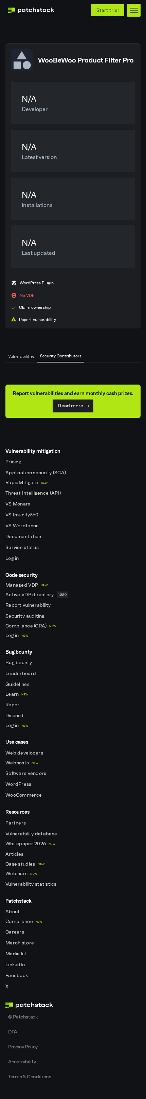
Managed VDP (26, 585)
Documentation (23, 536)
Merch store (20, 943)
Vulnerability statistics (31, 884)
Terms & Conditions (29, 1077)
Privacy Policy (23, 1047)
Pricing (13, 462)
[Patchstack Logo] (30, 10)
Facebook (17, 975)
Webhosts (21, 763)
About (13, 912)
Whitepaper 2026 (30, 844)
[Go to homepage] (73, 1005)
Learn (16, 694)
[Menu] (134, 10)
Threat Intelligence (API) (33, 493)
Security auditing (25, 616)
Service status (22, 547)
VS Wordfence (22, 526)
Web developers (24, 753)
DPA (12, 1032)
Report (14, 705)
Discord (14, 716)
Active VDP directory (36, 595)
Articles (15, 854)
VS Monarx (18, 504)
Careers (15, 932)
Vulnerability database (31, 834)
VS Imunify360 (22, 515)
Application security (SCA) (36, 473)
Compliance (23, 921)
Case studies (24, 864)
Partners (16, 823)
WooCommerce (24, 795)
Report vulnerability (28, 605)
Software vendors (26, 773)
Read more (70, 406)
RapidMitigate (26, 482)
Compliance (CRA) (30, 626)
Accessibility (22, 1062)
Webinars (21, 873)
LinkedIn (15, 965)
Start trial (107, 10)
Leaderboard (21, 673)
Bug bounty (19, 663)
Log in (12, 558)
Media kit (16, 954)
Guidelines (18, 684)
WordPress (19, 784)
